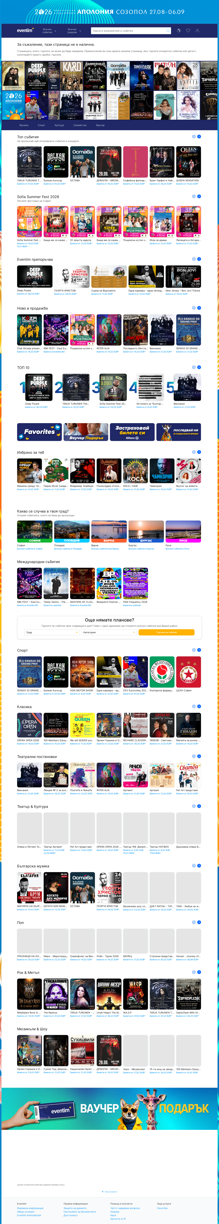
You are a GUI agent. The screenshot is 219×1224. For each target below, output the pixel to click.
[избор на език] (178, 30)
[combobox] (128, 30)
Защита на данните (75, 1208)
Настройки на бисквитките (80, 1211)
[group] (109, 1109)
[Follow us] (178, 432)
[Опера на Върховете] (83, 105)
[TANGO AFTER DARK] (107, 76)
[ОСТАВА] (83, 76)
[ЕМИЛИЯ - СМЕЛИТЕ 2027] (154, 105)
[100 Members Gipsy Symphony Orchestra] (107, 105)
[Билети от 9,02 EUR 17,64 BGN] (13, 105)
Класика (24, 707)
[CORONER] (177, 105)
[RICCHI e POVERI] (13, 76)
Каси (113, 1215)
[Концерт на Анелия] (154, 76)
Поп (20, 923)
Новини (114, 1211)
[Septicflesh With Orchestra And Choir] (177, 76)
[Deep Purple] (37, 76)
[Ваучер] (86, 432)
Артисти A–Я (118, 1218)
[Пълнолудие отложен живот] (60, 105)
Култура (59, 125)
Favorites (162, 1208)
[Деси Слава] (130, 105)
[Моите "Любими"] (188, 30)
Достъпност (71, 1215)
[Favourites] (39, 432)
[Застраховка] (132, 432)
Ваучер (100, 125)
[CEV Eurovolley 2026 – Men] (37, 105)
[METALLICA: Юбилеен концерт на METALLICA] (60, 76)
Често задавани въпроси (125, 1208)
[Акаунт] (197, 30)
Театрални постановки (37, 757)
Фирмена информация (30, 1208)
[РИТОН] (130, 76)
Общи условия (25, 1211)
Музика (24, 125)
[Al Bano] (200, 76)
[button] (52, 90)
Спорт (41, 125)
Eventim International (29, 1215)
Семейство (80, 125)
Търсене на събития (166, 632)
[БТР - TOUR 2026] (200, 105)
